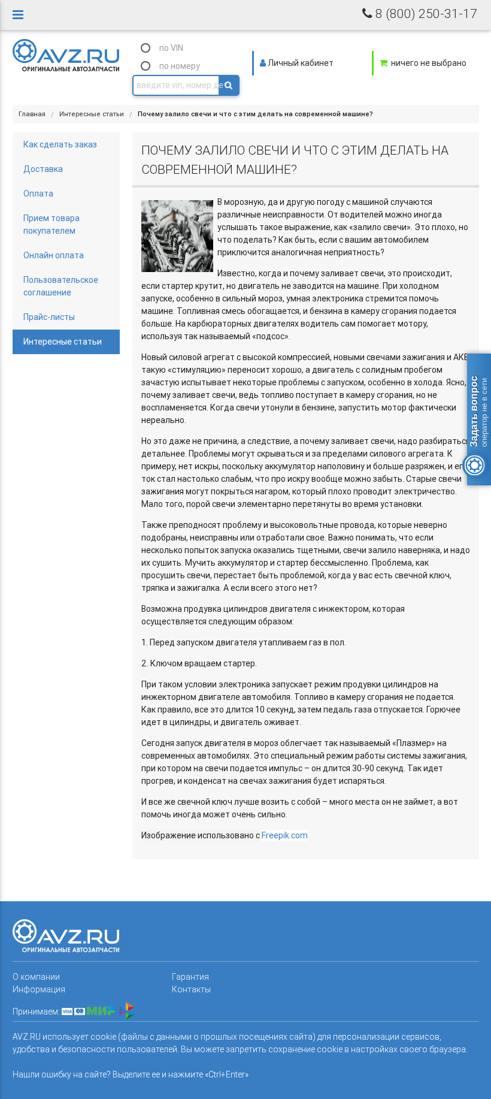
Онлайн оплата (53, 255)
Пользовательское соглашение (60, 286)
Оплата (38, 193)
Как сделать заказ (60, 144)
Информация (39, 989)
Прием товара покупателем (51, 224)
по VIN (171, 48)
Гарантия (190, 976)
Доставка (43, 169)
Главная (32, 114)
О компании (36, 976)
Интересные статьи (91, 114)
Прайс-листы (49, 317)
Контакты (191, 989)
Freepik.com (285, 835)
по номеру (179, 66)
